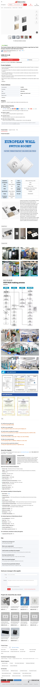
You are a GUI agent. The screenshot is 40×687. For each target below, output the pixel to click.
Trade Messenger (17, 680)
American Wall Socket (13, 665)
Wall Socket (20, 7)
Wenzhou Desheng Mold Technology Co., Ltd (11, 50)
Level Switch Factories (23, 670)
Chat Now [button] (30, 59)
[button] (1, 1)
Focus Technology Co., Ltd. (13, 684)
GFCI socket (22, 649)
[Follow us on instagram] (35, 680)
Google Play (10, 680)
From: (6, 574)
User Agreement (25, 684)
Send (9, 589)
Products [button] (10, 4)
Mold (9, 493)
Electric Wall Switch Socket (26, 673)
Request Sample (19, 62)
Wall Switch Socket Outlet (6, 675)
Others (2, 653)
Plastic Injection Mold (14, 649)
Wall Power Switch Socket (16, 675)
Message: (5, 580)
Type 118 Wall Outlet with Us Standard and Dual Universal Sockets (34, 623)
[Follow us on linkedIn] (28, 681)
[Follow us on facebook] (32, 680)
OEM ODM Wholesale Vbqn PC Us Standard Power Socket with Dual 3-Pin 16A (15, 623)
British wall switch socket (5, 651)
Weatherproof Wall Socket (30, 663)
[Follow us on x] (33, 680)
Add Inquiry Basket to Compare (20, 40)
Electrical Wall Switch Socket (6, 673)
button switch (3, 649)
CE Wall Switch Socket (16, 673)
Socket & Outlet (14, 7)
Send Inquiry (10, 59)
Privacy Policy (36, 684)
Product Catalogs (16, 647)
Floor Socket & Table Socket (19, 663)
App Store (4, 680)
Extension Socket (4, 663)
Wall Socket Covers (5, 665)
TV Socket (11, 663)
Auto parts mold (22, 651)
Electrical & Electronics (7, 7)
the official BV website (25, 452)
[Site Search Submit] (25, 5)
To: (6, 577)
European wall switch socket (15, 651)
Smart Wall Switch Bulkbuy (27, 675)
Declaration (31, 684)
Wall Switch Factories (14, 670)
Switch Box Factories (5, 670)
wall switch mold (32, 651)
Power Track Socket (32, 649)
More (2, 677)
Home (2, 7)
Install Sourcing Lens (6, 681)
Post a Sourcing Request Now (30, 589)
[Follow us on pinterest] (38, 680)
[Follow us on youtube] (36, 680)
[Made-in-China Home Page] (20, 2)
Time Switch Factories (32, 670)
